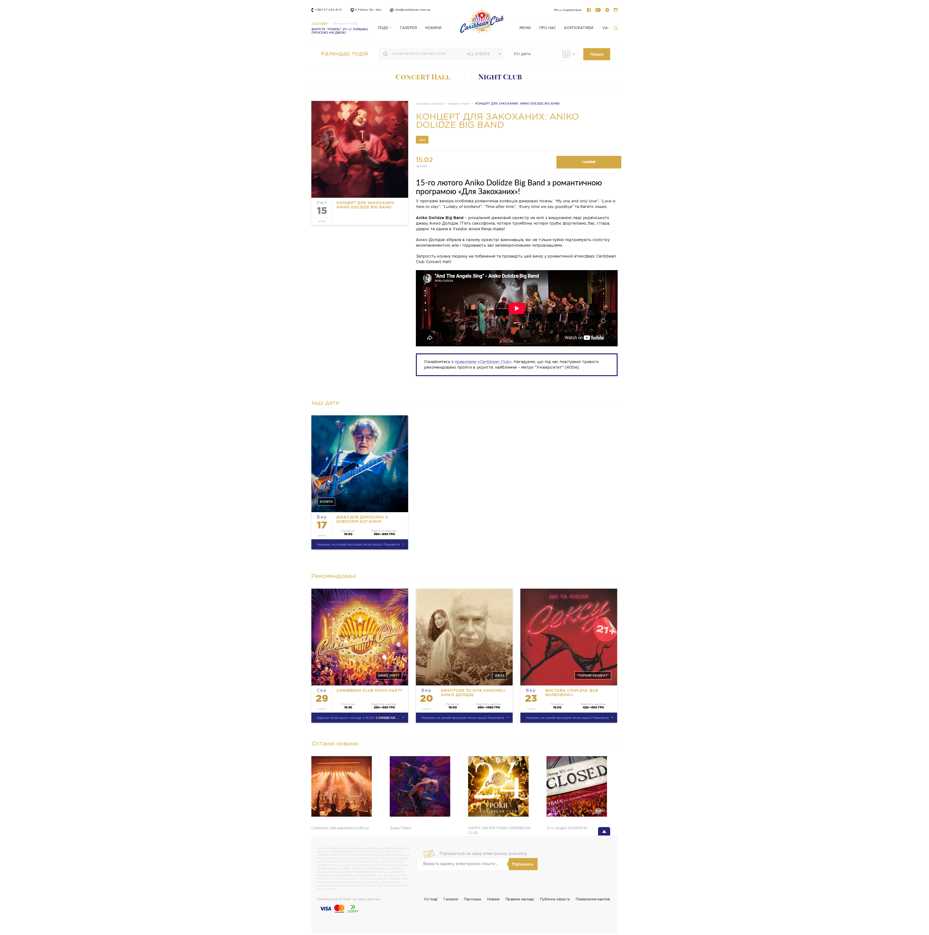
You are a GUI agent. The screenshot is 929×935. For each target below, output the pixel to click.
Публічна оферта (555, 899)
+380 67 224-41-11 (328, 9)
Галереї (588, 162)
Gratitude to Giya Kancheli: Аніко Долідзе (473, 692)
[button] (616, 28)
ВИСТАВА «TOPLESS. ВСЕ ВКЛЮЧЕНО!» (571, 692)
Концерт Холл (458, 103)
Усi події (431, 899)
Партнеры (472, 899)
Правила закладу (519, 899)
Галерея (450, 899)
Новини (493, 899)
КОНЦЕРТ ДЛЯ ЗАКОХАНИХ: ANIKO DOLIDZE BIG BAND (365, 204)
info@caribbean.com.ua (408, 9)
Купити (326, 501)
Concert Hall (423, 76)
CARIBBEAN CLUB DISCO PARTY (369, 690)
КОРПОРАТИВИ (578, 28)
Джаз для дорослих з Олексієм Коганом (362, 519)
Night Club (500, 76)
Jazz (422, 139)
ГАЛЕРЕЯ (408, 28)
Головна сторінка (429, 103)
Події (383, 28)
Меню (525, 28)
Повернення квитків (593, 899)
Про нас (547, 28)
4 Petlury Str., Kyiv (368, 9)
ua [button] (605, 28)
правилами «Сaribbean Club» (483, 362)
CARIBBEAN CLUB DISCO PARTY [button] (362, 717)
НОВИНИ (433, 28)
